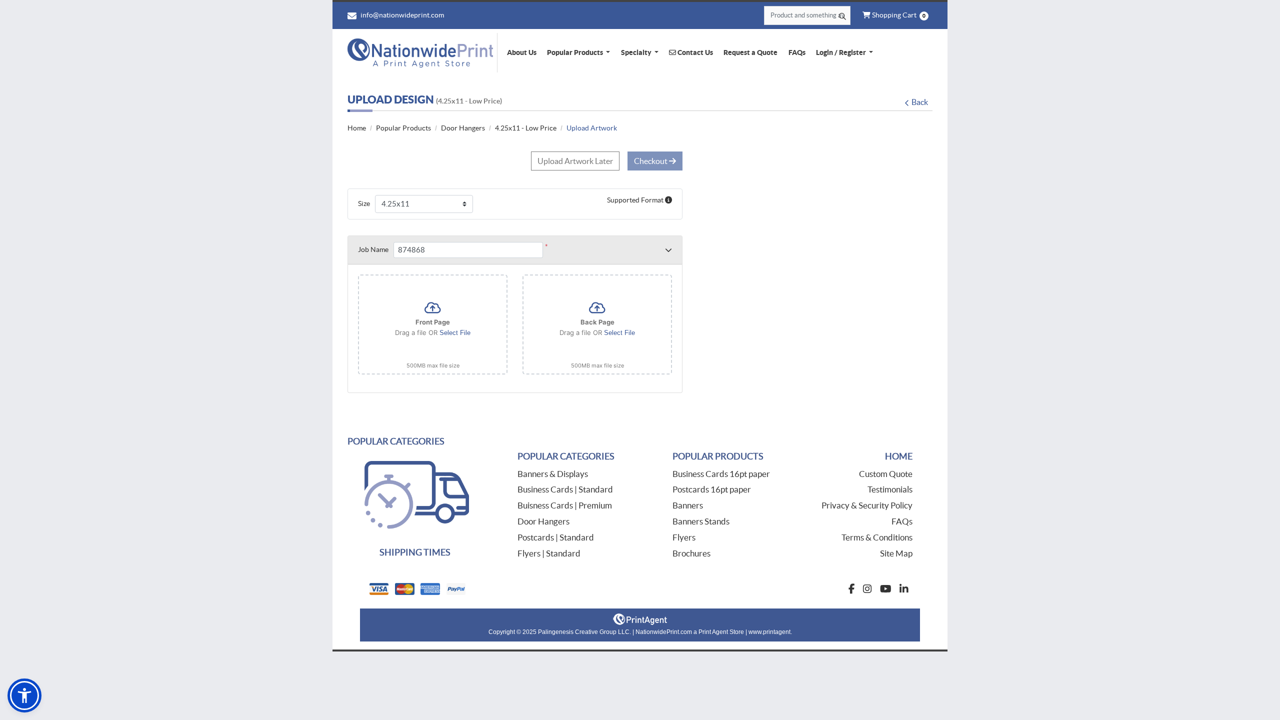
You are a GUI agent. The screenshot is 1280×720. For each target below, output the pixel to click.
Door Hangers (544, 521)
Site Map (896, 553)
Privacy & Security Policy (867, 505)
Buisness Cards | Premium (565, 505)
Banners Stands (701, 521)
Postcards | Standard (556, 537)
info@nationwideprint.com (401, 15)
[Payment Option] (500, 589)
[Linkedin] (904, 589)
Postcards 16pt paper (711, 489)
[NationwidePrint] (423, 52)
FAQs (902, 521)
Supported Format (636, 200)
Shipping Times (415, 552)
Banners (687, 505)
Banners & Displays (553, 473)
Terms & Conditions (877, 537)
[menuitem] (522, 52)
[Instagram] (867, 589)
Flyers (684, 537)
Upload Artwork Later (575, 161)
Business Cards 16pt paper (721, 473)
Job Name (373, 250)
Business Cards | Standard (565, 489)
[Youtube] (886, 589)
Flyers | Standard (549, 553)
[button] (24, 695)
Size (364, 204)
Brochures (691, 553)
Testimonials (890, 489)
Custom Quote (885, 473)
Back (920, 102)
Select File (455, 333)
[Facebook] (851, 589)
